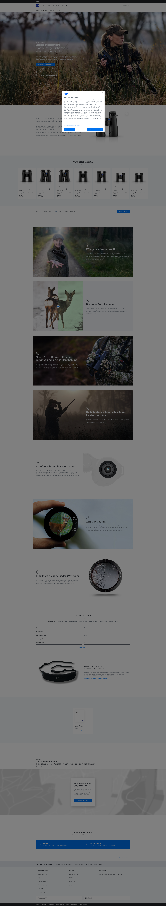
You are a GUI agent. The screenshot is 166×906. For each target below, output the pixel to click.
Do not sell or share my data (95, 129)
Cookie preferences (70, 129)
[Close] (102, 92)
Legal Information (75, 125)
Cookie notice (67, 125)
